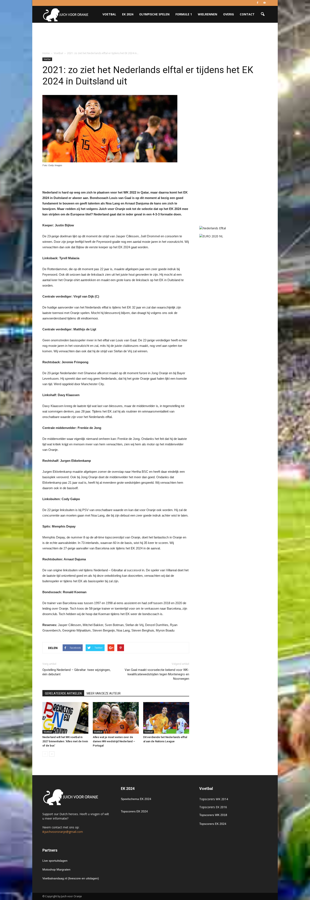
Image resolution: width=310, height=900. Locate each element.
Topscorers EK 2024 (134, 811)
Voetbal (109, 14)
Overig (228, 14)
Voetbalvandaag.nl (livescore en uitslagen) (70, 878)
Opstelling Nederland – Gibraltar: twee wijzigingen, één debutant (76, 672)
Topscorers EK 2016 (213, 807)
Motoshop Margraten (56, 869)
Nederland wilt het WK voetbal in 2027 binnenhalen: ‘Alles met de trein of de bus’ (65, 741)
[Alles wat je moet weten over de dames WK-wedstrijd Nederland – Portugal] (116, 718)
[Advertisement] (155, 37)
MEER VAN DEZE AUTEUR (104, 693)
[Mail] (264, 3)
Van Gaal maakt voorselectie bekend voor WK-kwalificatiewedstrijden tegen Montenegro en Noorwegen (157, 674)
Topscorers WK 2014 (213, 799)
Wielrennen (207, 14)
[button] (262, 14)
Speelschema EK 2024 (136, 799)
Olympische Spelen (154, 14)
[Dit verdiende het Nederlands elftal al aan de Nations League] (166, 718)
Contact (247, 14)
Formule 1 (183, 14)
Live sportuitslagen (54, 860)
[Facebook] (257, 3)
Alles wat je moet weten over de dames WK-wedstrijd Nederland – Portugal (114, 741)
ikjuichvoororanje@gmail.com (62, 832)
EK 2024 (127, 14)
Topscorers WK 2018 (213, 815)
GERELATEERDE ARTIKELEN (63, 693)
